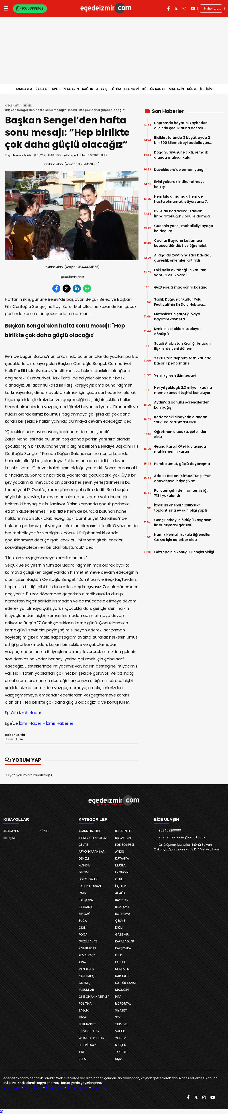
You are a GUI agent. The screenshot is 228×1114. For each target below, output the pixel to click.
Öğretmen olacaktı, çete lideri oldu (180, 434)
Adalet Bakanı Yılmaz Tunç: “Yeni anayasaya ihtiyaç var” (183, 478)
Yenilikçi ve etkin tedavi (175, 375)
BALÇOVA (86, 900)
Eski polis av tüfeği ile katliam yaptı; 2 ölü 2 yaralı (180, 272)
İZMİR (82, 893)
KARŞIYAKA (123, 948)
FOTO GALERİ (88, 879)
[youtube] (193, 9)
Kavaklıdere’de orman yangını (181, 169)
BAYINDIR (121, 900)
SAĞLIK (87, 89)
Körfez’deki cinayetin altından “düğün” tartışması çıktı (180, 419)
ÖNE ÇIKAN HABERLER (94, 996)
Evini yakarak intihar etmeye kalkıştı (179, 184)
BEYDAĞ (85, 913)
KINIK (118, 955)
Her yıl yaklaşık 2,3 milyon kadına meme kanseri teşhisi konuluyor (183, 390)
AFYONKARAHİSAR (92, 851)
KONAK (120, 962)
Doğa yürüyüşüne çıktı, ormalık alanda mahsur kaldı (181, 155)
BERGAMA (122, 907)
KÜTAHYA (122, 858)
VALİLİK (120, 1031)
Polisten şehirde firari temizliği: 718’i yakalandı (181, 493)
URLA (82, 1059)
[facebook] (168, 9)
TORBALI (121, 1052)
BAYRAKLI (85, 907)
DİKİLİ (118, 927)
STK (118, 1017)
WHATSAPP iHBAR (91, 1038)
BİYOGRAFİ (123, 838)
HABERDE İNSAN (90, 886)
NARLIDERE (122, 976)
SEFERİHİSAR (87, 1045)
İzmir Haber (30, 723)
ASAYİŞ (101, 89)
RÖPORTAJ (123, 1003)
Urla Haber (100, 1087)
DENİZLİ (84, 858)
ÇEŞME (120, 920)
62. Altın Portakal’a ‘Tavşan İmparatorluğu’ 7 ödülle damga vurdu (182, 214)
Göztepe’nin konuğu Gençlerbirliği (184, 552)
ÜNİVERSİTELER (89, 1031)
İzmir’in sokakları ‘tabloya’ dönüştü (177, 331)
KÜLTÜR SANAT (154, 89)
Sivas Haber (33, 1087)
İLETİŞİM (206, 89)
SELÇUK (120, 1045)
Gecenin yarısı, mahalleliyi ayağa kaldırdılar (183, 228)
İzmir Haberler (59, 723)
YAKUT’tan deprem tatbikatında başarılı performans (183, 361)
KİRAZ (83, 962)
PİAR (118, 996)
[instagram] (184, 9)
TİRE (82, 1052)
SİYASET (121, 1010)
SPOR (56, 89)
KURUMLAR (86, 989)
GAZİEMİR (122, 934)
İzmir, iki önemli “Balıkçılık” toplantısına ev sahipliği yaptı (180, 508)
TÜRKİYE (121, 1024)
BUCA (83, 920)
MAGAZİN (71, 89)
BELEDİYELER (123, 831)
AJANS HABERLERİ (91, 831)
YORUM (120, 1038)
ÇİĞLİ (82, 927)
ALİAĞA (120, 893)
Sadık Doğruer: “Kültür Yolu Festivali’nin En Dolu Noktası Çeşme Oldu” (178, 302)
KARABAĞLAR (124, 941)
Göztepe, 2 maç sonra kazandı (181, 287)
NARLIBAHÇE (87, 976)
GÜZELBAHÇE (88, 941)
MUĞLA (120, 865)
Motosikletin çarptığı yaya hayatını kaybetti (177, 317)
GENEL (27, 105)
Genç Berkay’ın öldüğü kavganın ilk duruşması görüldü (182, 522)
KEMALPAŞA (87, 955)
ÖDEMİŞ (84, 983)
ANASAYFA (24, 89)
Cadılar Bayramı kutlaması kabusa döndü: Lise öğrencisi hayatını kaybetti (180, 243)
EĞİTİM (115, 89)
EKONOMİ (131, 89)
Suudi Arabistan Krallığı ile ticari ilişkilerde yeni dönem (182, 346)
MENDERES (86, 969)
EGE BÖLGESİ (124, 844)
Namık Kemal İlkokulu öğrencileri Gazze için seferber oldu (183, 537)
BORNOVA (122, 913)
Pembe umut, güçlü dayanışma (182, 463)
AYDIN (119, 851)
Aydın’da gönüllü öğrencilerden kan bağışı (182, 405)
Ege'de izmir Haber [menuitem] (23, 712)
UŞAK (119, 1059)
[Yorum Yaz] (1, 1111)
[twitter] (176, 9)
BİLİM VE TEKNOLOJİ (93, 838)
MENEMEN (122, 969)
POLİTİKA (85, 1003)
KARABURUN (87, 948)
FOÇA (83, 934)
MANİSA (84, 865)
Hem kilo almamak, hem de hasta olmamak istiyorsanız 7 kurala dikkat (180, 199)
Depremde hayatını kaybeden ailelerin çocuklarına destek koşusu (181, 126)
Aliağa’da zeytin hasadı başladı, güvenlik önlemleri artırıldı (182, 258)
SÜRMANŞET (87, 1024)
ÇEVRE (83, 844)
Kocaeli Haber (77, 1087)
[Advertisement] (114, 50)
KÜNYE (192, 89)
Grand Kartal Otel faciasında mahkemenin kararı (180, 449)
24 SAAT (42, 89)
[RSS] (220, 1097)
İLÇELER (120, 886)
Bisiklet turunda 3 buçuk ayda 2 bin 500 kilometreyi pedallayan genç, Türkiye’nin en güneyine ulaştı (182, 140)
